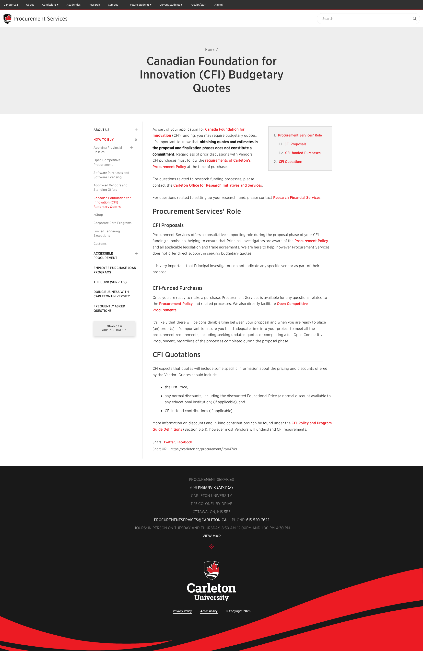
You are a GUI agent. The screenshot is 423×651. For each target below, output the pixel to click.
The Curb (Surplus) (110, 282)
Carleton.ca (11, 4)
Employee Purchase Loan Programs (115, 270)
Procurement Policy (311, 241)
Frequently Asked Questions (109, 308)
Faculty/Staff (198, 4)
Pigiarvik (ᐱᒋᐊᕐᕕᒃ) (215, 487)
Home (210, 49)
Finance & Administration (114, 328)
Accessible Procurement (105, 256)
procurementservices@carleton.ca (190, 520)
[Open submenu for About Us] (136, 129)
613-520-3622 (257, 520)
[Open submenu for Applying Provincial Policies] (131, 147)
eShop (98, 215)
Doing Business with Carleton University (112, 294)
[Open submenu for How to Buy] (136, 139)
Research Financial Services (296, 197)
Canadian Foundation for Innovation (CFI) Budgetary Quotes (112, 202)
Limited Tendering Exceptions (107, 233)
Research (94, 4)
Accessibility (209, 611)
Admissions (49, 4)
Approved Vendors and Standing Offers (111, 187)
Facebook (184, 442)
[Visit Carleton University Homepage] (211, 581)
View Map (211, 536)
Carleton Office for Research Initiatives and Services (217, 185)
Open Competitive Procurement (107, 162)
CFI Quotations (291, 162)
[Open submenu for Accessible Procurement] (136, 253)
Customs (100, 244)
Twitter (169, 442)
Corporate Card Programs (112, 223)
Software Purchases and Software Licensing (111, 175)
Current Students (170, 4)
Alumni (218, 4)
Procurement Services (40, 18)
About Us (101, 130)
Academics (74, 4)
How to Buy (104, 139)
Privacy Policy (182, 611)
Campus (113, 4)
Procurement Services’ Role (300, 135)
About (30, 4)
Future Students (139, 4)
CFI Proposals (295, 144)
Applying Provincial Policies (108, 150)
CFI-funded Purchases (303, 153)
